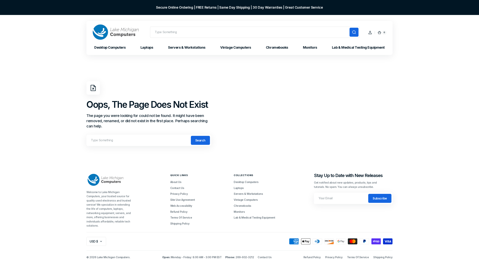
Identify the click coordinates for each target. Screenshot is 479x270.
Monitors (239, 211)
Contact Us (177, 188)
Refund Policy (178, 211)
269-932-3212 (245, 257)
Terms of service (358, 257)
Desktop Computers (246, 182)
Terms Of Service (181, 217)
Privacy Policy (179, 193)
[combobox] (255, 32)
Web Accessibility (181, 205)
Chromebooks (242, 205)
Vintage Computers (246, 199)
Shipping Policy (180, 223)
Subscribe (380, 198)
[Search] (354, 32)
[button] (370, 32)
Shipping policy (383, 257)
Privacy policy (334, 257)
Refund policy (312, 257)
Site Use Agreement (182, 199)
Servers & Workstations (248, 193)
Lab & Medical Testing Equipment (254, 217)
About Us (175, 182)
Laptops (239, 188)
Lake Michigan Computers (113, 257)
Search (200, 140)
